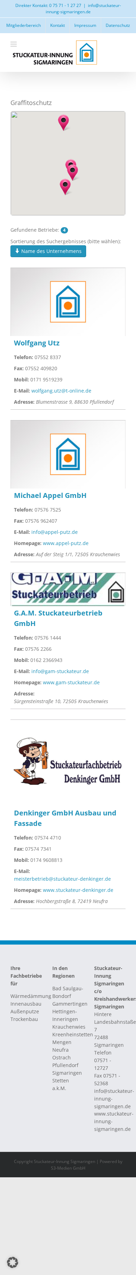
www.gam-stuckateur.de (71, 682)
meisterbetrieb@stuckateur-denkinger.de (62, 878)
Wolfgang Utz (37, 343)
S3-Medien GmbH (68, 1168)
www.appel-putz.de (66, 543)
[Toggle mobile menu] (14, 44)
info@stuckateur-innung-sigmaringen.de (83, 8)
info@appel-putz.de (54, 532)
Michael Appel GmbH (50, 495)
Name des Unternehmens (51, 251)
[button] (65, 187)
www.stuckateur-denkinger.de (78, 890)
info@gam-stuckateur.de (60, 671)
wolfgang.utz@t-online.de (61, 390)
